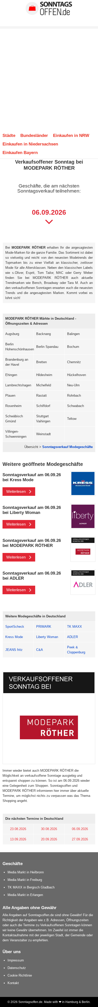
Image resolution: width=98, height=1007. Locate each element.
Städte (9, 135)
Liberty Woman (47, 637)
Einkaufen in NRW (71, 135)
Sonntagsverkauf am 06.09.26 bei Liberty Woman (32, 510)
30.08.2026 (49, 829)
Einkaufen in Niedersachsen (30, 143)
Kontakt (13, 983)
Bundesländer (34, 135)
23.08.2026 (18, 829)
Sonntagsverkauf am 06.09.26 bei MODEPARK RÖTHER (32, 543)
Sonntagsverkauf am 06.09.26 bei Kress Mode (32, 477)
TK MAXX (74, 626)
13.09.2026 (18, 839)
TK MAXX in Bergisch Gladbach (31, 887)
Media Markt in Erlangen (25, 895)
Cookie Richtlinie (20, 975)
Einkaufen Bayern (20, 152)
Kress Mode (14, 637)
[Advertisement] (49, 78)
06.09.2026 (80, 829)
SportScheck (14, 626)
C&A (39, 650)
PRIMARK (43, 626)
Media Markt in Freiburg (25, 880)
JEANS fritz (14, 650)
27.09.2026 (80, 839)
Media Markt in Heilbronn (26, 872)
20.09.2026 (49, 839)
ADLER (72, 637)
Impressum (16, 960)
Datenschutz (17, 968)
